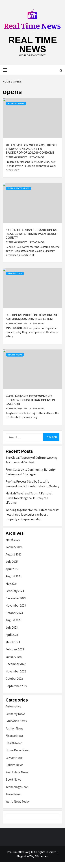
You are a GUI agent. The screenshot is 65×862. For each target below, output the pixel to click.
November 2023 (16, 605)
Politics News (14, 765)
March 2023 (13, 642)
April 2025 (12, 569)
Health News (14, 743)
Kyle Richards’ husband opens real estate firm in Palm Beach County (31, 234)
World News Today (18, 802)
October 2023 (14, 613)
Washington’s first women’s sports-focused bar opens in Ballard (30, 400)
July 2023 (12, 627)
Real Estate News (18, 188)
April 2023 (12, 635)
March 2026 (13, 540)
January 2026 (14, 547)
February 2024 (15, 591)
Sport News (15, 354)
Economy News (15, 714)
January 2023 (14, 657)
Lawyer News (14, 758)
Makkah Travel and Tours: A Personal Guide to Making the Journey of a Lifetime (29, 498)
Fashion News (16, 103)
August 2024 (13, 576)
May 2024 (11, 584)
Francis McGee (18, 157)
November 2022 (16, 671)
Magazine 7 (24, 856)
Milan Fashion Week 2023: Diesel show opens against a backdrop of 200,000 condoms (32, 149)
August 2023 (13, 620)
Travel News (13, 794)
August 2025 (13, 554)
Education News (16, 721)
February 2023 (15, 649)
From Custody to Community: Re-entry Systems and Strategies (31, 472)
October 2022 (14, 679)
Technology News (17, 787)
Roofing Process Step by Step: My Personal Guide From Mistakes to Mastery (32, 483)
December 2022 (16, 664)
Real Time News (32, 44)
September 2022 (16, 686)
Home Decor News (18, 750)
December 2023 (16, 598)
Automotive (15, 273)
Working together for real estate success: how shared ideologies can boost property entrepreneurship (32, 514)
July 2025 (12, 562)
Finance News (14, 736)
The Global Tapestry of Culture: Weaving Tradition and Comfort (32, 460)
